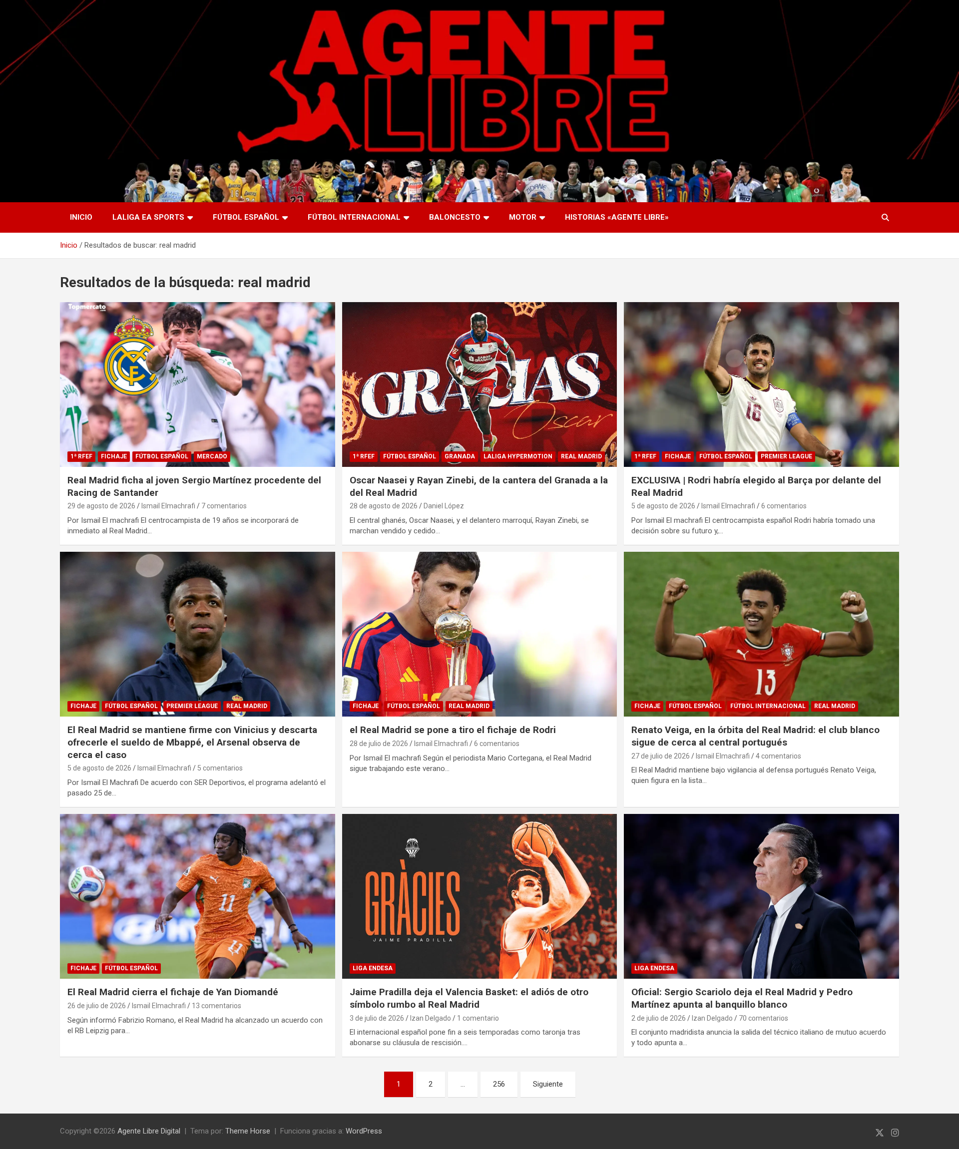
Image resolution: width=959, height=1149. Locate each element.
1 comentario (478, 1018)
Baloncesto (454, 217)
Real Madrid (581, 456)
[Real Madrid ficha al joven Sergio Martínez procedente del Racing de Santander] (197, 384)
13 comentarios (216, 1006)
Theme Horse (247, 1131)
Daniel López (444, 506)
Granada (460, 456)
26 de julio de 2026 (96, 1006)
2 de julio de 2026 (658, 1018)
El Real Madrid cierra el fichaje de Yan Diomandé (172, 992)
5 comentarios (220, 768)
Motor (522, 217)
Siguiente (548, 1084)
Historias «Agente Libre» (617, 217)
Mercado (212, 456)
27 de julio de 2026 (660, 756)
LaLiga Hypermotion (517, 456)
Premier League (786, 456)
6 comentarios (784, 506)
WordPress (364, 1131)
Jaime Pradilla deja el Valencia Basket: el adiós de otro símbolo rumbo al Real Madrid (469, 998)
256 (499, 1084)
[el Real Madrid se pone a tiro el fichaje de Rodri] (479, 634)
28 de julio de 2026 (379, 744)
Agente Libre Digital (148, 1131)
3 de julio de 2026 (377, 1018)
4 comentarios (778, 756)
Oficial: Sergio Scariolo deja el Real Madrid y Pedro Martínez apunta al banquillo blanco (742, 998)
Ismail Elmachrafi (168, 506)
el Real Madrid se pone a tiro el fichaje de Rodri (453, 730)
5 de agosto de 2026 (663, 506)
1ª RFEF (81, 456)
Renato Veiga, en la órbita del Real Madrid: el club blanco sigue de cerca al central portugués (755, 736)
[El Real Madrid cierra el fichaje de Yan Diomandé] (197, 896)
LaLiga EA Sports (148, 217)
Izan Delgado (430, 1018)
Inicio (81, 217)
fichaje (114, 456)
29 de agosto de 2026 (101, 506)
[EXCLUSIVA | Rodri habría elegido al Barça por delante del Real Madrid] (761, 384)
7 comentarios (224, 506)
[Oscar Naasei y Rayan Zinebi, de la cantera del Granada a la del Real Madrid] (479, 384)
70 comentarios (763, 1018)
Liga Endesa (373, 968)
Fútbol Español (246, 217)
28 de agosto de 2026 (384, 506)
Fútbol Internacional (354, 217)
